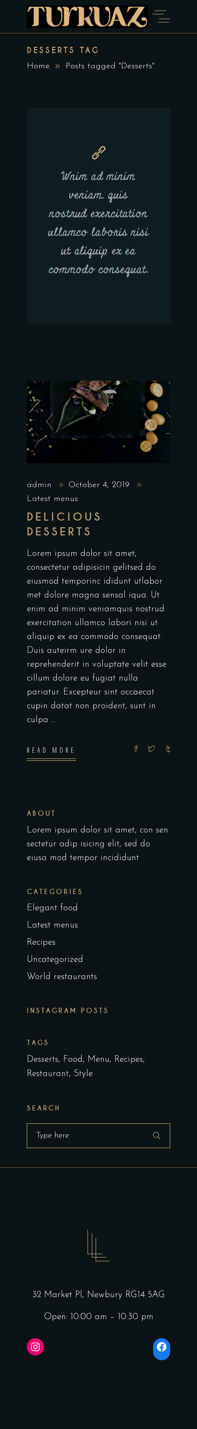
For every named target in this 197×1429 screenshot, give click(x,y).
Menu (98, 1059)
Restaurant (48, 1073)
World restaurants (62, 976)
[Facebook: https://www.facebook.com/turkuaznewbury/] (161, 1346)
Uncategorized (55, 959)
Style (83, 1073)
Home (38, 66)
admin (41, 485)
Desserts (42, 1059)
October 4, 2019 (100, 485)
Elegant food (52, 908)
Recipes (41, 942)
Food (73, 1059)
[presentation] (47, 422)
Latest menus (52, 499)
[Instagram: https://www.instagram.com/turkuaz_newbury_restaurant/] (35, 1346)
